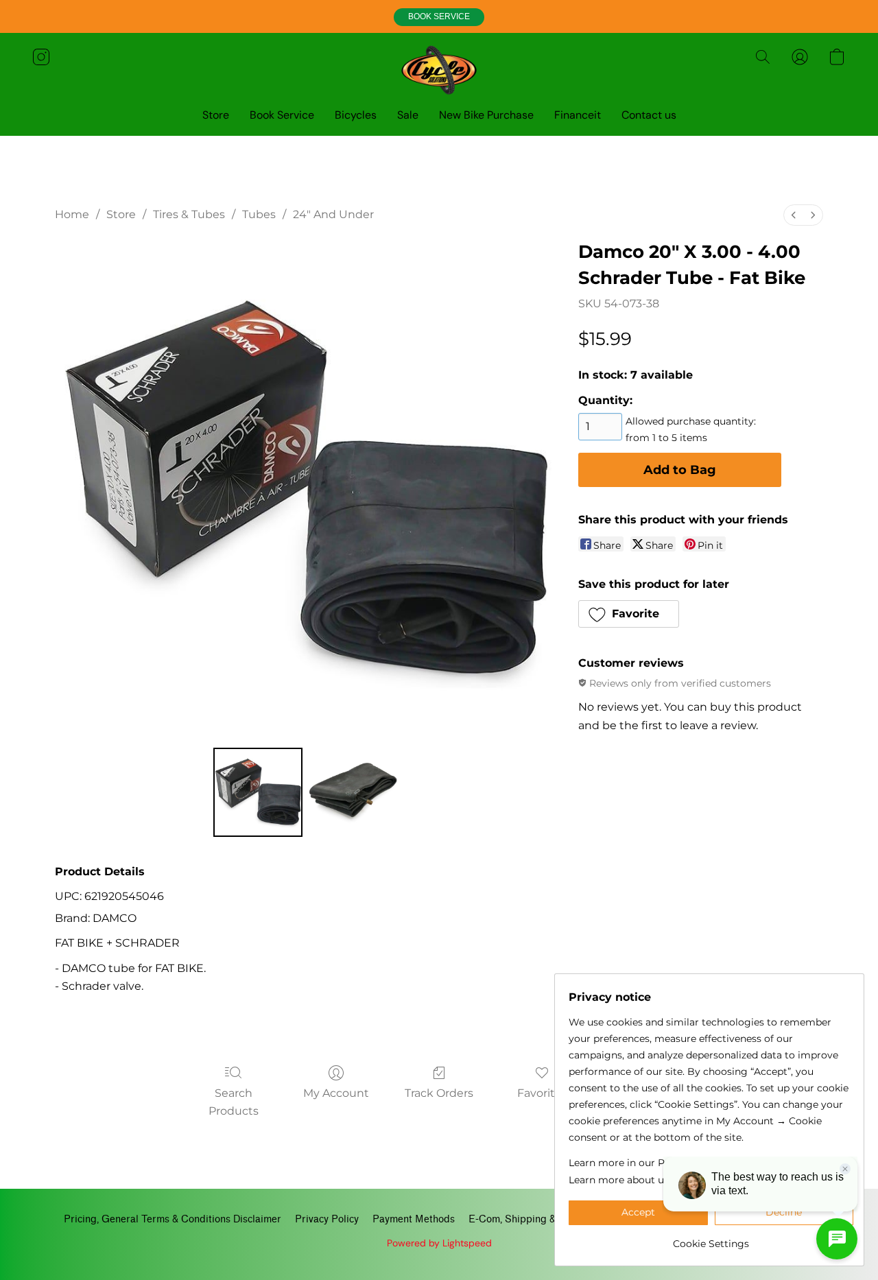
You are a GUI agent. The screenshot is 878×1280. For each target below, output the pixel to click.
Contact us (648, 115)
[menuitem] (793, 215)
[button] (439, 17)
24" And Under (333, 214)
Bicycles (356, 115)
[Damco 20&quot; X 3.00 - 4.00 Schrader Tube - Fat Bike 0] (257, 792)
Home (72, 214)
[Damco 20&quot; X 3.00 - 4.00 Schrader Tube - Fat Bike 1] (352, 792)
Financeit (577, 115)
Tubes (259, 214)
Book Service (282, 115)
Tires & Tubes (189, 214)
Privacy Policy (327, 1219)
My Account (336, 1093)
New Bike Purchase (486, 115)
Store (215, 115)
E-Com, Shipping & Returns (531, 1219)
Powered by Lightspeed (439, 1243)
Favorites (542, 1093)
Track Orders (439, 1093)
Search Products (234, 1102)
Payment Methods (413, 1219)
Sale (407, 115)
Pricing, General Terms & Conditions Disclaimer (172, 1219)
